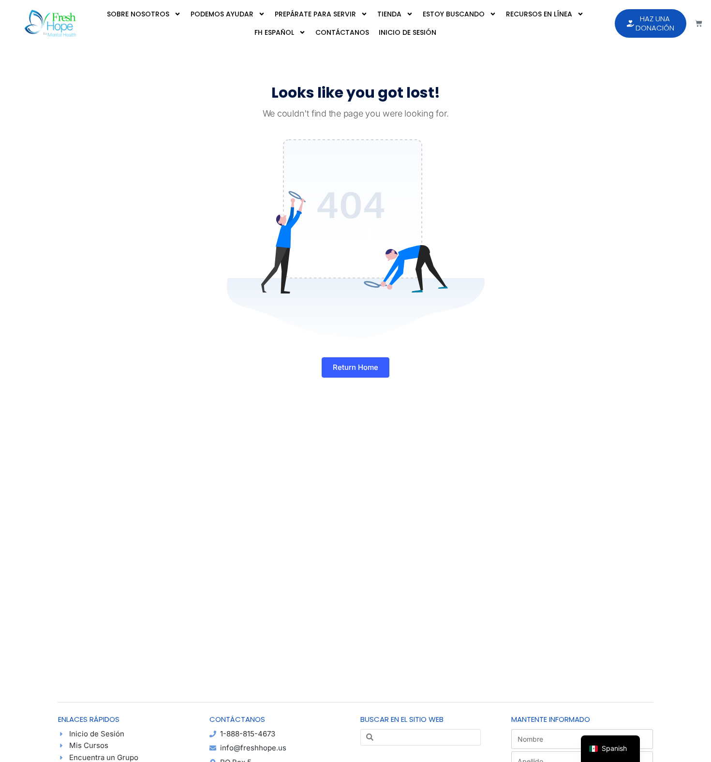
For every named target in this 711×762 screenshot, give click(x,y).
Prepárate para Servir (315, 14)
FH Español (274, 32)
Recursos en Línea (539, 14)
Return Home (355, 367)
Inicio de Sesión (407, 32)
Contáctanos (342, 32)
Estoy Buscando (454, 14)
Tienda (389, 14)
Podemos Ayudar (222, 14)
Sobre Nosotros (138, 14)
